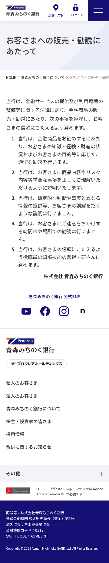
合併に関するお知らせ (28, 446)
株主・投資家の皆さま (28, 421)
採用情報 (15, 434)
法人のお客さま (22, 396)
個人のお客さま (22, 382)
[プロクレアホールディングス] (54, 365)
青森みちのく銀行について (33, 408)
